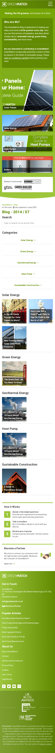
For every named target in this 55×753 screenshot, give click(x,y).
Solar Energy (27, 240)
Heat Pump (26, 274)
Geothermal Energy (27, 263)
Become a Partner (13, 606)
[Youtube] (14, 686)
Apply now (8, 564)
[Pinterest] (19, 686)
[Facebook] (4, 686)
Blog (16, 205)
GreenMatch (7, 205)
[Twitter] (9, 686)
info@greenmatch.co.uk (12, 601)
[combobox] (27, 223)
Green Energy (26, 251)
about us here (46, 744)
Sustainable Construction (26, 285)
